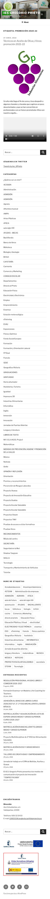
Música (6, 457)
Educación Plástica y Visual (16, 622)
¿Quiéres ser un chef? (12, 180)
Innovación (7, 420)
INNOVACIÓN (30, 644)
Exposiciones (8, 329)
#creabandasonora (12, 587)
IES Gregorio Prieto (21, 13)
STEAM (8, 666)
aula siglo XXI (8, 228)
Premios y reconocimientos (14, 481)
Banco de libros (9, 242)
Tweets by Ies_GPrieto (12, 166)
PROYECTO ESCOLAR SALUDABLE (19, 662)
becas (7, 609)
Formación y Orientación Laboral (16, 348)
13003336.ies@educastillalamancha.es (25, 818)
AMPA (6, 214)
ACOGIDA (7, 185)
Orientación (8, 476)
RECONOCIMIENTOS (11, 534)
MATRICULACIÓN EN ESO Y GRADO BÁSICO (21, 747)
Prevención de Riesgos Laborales (17, 486)
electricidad (35, 622)
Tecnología (7, 563)
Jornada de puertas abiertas (16, 649)
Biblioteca (7, 247)
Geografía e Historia (11, 367)
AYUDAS (21, 605)
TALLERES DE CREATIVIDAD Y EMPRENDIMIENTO (24, 754)
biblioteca (17, 609)
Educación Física (10, 291)
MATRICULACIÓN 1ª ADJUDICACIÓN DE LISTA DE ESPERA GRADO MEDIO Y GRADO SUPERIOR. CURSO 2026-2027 (23, 717)
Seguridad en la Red (11, 548)
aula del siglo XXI (26, 600)
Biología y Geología (11, 252)
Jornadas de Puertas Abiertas (15, 425)
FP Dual (6, 353)
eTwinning (7, 319)
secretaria (40, 662)
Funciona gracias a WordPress (14, 893)
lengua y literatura (12, 653)
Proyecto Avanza (10, 491)
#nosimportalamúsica (32, 587)
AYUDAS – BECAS (10, 233)
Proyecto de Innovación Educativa (17, 495)
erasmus (38, 627)
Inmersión (7, 416)
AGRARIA (20, 596)
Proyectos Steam (10, 515)
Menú (26, 22)
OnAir (5, 467)
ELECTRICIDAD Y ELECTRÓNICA (18, 627)
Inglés (5, 411)
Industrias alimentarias (14, 640)
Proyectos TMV (9, 520)
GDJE (5, 363)
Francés (6, 358)
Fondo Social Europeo (12, 339)
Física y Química (10, 334)
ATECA (6, 223)
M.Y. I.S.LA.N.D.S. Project (13, 440)
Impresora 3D (9, 396)
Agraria (6, 204)
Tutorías (6, 572)
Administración (9, 190)
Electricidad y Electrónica (13, 295)
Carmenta (7, 266)
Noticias (6, 462)
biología (27, 609)
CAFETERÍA (8, 262)
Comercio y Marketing (12, 271)
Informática (8, 406)
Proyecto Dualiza (10, 500)
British (6, 257)
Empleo (6, 300)
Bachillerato (8, 238)
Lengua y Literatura (11, 430)
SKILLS (6, 558)
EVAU (5, 324)
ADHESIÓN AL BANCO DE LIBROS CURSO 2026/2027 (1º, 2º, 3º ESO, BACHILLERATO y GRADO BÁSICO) (24, 704)
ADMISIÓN (7, 194)
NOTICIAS (19, 658)
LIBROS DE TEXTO (10, 435)
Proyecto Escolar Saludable (14, 505)
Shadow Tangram (10, 553)
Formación (7, 343)
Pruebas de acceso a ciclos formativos (19, 524)
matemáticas (28, 653)
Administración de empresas (27, 591)
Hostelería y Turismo (12, 387)
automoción (10, 605)
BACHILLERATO (34, 605)
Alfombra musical (10, 209)
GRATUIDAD (8, 377)
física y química (38, 631)
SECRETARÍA (8, 544)
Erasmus (7, 310)
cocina (7, 614)
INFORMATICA (33, 640)
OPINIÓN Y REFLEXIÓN (12, 471)
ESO (6, 631)
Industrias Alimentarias (13, 401)
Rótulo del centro (10, 539)
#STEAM (8, 591)
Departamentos (10, 281)
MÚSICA (8, 658)
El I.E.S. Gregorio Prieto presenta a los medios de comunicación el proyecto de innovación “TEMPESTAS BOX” (23, 775)
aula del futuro (11, 600)
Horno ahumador (10, 382)
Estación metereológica (13, 315)
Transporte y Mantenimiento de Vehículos (20, 568)
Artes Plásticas (9, 218)
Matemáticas (8, 444)
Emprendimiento (10, 305)
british (36, 609)
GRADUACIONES (10, 372)
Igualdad (6, 392)
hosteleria (28, 635)
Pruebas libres (9, 529)
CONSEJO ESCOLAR (11, 276)
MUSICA (40, 653)
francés (26, 631)
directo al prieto (11, 618)
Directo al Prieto (10, 286)
